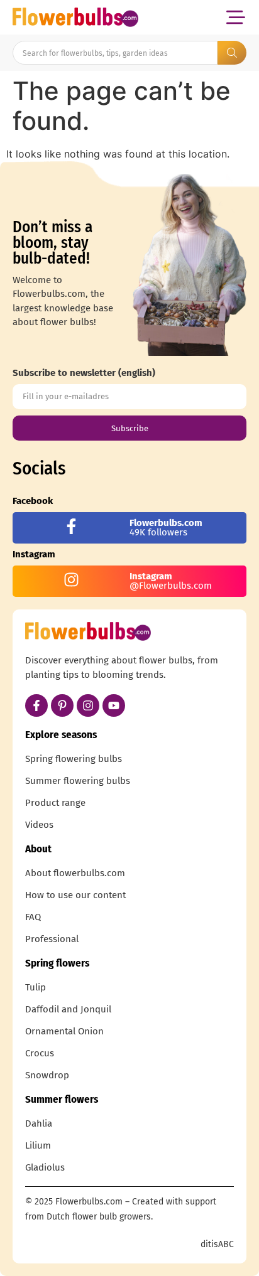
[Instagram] (88, 705)
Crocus (39, 1053)
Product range (55, 802)
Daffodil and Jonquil (68, 1009)
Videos (39, 824)
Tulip (35, 987)
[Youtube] (113, 705)
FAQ (33, 917)
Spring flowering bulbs (73, 758)
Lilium (38, 1145)
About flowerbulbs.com (75, 873)
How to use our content (75, 895)
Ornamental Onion (64, 1031)
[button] (235, 17)
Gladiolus (45, 1167)
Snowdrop (47, 1075)
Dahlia (38, 1123)
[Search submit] (232, 53)
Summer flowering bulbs (77, 780)
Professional (52, 939)
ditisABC (217, 1244)
